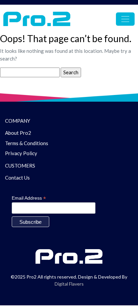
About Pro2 (18, 133)
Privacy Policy (21, 153)
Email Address (29, 198)
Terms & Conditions (26, 143)
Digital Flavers (69, 284)
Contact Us (17, 178)
